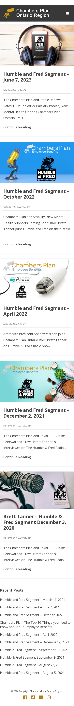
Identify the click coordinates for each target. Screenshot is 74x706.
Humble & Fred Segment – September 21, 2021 (34, 650)
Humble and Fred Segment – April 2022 (36, 311)
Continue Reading (17, 127)
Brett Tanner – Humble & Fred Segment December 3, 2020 (34, 522)
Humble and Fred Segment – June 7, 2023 (36, 77)
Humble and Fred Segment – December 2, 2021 (36, 413)
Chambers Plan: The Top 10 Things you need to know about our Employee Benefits (35, 624)
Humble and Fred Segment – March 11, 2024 (32, 599)
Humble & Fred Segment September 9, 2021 (32, 657)
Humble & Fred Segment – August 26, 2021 (31, 665)
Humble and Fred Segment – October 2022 (36, 194)
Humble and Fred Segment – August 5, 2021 (32, 672)
